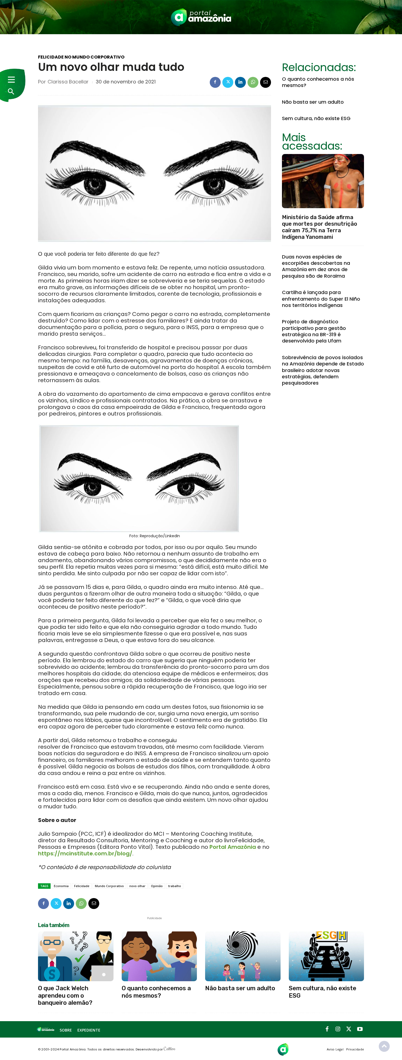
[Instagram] (338, 1029)
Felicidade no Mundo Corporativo (81, 57)
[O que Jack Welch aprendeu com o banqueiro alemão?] (75, 956)
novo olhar (137, 886)
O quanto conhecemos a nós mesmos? (318, 82)
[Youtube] (360, 1029)
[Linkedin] (240, 82)
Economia (61, 886)
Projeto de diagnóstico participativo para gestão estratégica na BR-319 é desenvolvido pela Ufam (314, 331)
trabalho (174, 886)
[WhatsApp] (252, 82)
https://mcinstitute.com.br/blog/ (85, 853)
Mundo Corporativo (109, 886)
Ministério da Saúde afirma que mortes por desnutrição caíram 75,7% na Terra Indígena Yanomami (319, 227)
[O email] (265, 82)
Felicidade (81, 886)
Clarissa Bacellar (68, 81)
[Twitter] (227, 82)
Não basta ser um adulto (313, 101)
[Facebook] (215, 82)
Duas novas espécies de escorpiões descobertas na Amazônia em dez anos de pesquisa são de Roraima (316, 266)
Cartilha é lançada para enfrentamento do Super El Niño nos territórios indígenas (321, 299)
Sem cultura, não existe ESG (316, 118)
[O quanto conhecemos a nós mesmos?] (159, 956)
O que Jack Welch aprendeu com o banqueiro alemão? (65, 995)
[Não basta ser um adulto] (243, 956)
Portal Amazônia (232, 847)
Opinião (157, 886)
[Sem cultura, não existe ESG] (326, 956)
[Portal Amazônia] (201, 17)
